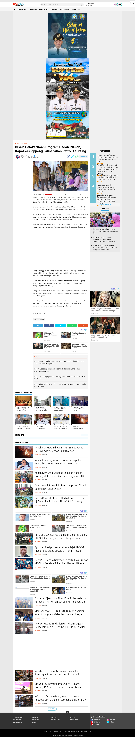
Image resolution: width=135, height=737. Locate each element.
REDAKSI (55, 731)
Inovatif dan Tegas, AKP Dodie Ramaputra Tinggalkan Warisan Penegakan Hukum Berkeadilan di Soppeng (58, 463)
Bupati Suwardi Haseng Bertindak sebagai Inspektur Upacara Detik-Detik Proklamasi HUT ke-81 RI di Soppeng (107, 199)
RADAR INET (54, 9)
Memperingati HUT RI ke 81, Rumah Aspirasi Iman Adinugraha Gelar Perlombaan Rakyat (59, 612)
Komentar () (83, 156)
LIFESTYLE (54, 717)
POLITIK (72, 717)
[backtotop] (67, 713)
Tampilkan (84, 435)
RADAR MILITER (43, 9)
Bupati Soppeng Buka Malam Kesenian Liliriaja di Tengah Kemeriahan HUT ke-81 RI (107, 177)
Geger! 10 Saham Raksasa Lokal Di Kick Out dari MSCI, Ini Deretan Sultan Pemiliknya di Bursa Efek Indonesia (61, 563)
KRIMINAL (35, 717)
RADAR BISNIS (33, 9)
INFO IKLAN (47, 731)
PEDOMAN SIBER (64, 731)
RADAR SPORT (76, 9)
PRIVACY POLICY (85, 731)
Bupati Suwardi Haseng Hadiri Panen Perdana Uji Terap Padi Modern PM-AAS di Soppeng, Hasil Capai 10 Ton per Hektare (60, 501)
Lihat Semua (51, 709)
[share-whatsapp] (76, 156)
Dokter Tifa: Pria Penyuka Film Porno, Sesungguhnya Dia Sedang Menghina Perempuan (105, 248)
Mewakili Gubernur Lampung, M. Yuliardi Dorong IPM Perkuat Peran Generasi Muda (58, 685)
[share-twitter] (72, 156)
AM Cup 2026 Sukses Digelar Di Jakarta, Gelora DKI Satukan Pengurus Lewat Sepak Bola (61, 536)
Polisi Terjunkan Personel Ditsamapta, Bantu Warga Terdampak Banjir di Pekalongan (104, 239)
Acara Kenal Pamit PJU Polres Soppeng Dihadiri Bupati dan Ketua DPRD (61, 487)
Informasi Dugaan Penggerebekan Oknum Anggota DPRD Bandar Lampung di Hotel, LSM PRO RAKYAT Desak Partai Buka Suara (60, 700)
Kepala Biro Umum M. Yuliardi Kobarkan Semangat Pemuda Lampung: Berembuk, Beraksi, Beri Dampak (57, 674)
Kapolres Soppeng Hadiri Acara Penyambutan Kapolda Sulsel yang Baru (105, 231)
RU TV (34, 722)
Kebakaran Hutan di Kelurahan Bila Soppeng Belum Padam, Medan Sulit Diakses (59, 449)
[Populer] (120, 4)
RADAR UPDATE (22, 9)
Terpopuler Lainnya (105, 204)
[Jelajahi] (132, 3)
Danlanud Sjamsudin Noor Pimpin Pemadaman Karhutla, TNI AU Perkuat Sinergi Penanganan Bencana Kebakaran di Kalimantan (61, 602)
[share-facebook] (68, 156)
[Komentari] (83, 325)
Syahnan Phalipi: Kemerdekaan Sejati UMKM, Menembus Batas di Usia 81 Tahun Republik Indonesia (59, 551)
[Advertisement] (23, 190)
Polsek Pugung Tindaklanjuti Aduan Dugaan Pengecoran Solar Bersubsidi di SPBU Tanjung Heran (60, 627)
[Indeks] (116, 4)
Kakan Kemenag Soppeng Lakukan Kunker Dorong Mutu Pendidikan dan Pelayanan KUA (59, 474)
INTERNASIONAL (65, 9)
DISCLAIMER (75, 731)
